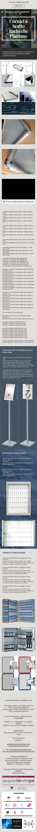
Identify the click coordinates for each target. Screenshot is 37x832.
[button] (2, 11)
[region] (18, 4)
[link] (18, 191)
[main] (18, 28)
